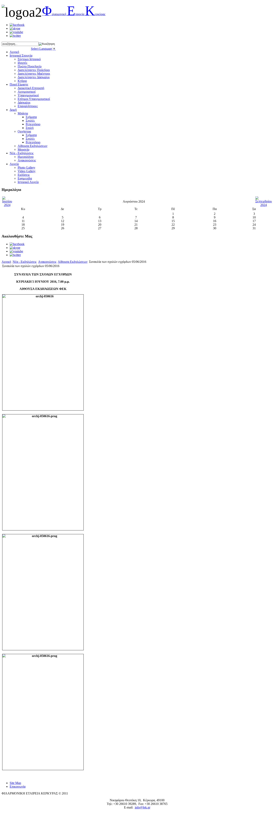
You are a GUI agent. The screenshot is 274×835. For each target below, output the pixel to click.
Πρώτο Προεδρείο (30, 66)
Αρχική (6, 261)
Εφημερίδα (25, 178)
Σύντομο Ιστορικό (29, 59)
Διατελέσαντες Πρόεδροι (34, 70)
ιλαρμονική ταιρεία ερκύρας (73, 14)
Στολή (29, 127)
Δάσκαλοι (24, 102)
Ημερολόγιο (25, 156)
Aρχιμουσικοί (27, 91)
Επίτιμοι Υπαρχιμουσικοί (34, 99)
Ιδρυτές (22, 62)
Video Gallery (27, 171)
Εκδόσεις (24, 174)
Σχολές (30, 120)
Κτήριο (22, 81)
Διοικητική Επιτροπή (31, 88)
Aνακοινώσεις (27, 160)
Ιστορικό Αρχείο (28, 182)
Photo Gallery (26, 167)
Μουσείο (23, 149)
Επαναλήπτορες (28, 106)
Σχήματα (31, 117)
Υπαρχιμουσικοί (28, 95)
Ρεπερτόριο (33, 124)
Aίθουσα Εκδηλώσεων (32, 146)
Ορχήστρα (24, 131)
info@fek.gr (142, 807)
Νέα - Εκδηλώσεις (25, 261)
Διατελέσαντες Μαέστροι (34, 73)
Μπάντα (23, 113)
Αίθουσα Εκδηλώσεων (72, 261)
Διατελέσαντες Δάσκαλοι (34, 77)
